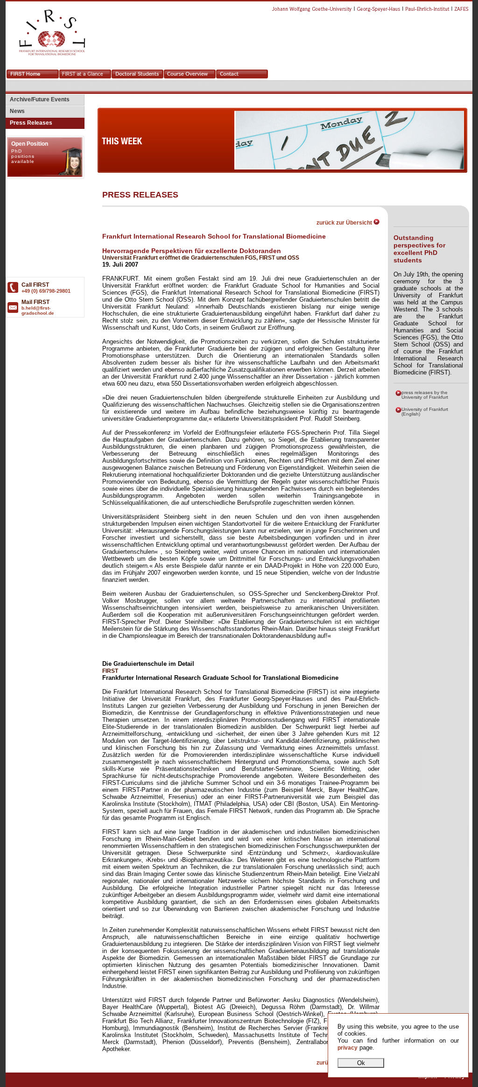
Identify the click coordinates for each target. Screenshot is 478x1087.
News (15, 111)
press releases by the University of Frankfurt (424, 395)
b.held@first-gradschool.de (37, 310)
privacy (347, 1048)
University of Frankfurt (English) (424, 411)
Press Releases (29, 123)
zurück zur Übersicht (344, 222)
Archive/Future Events (38, 99)
